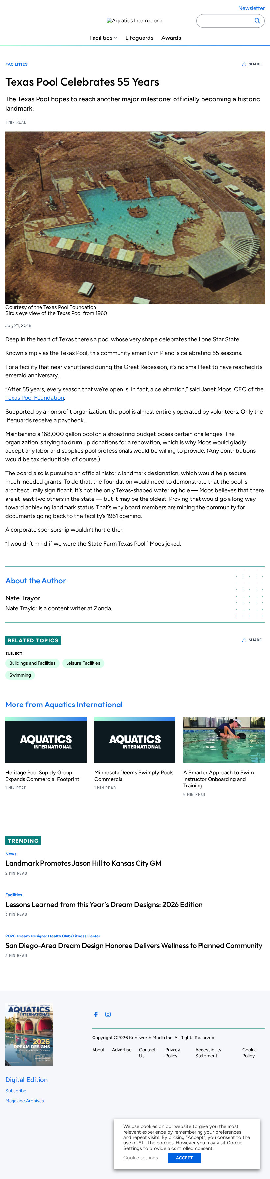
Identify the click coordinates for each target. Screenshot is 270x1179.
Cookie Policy (249, 1053)
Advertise (122, 1050)
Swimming (20, 675)
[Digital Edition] (29, 1063)
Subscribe (15, 1091)
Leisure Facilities (83, 663)
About (98, 1050)
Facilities (100, 38)
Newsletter (251, 8)
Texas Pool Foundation (34, 397)
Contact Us (147, 1053)
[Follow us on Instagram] (108, 1014)
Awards (171, 38)
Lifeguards (139, 38)
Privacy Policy (172, 1053)
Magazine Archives (24, 1101)
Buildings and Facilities (32, 663)
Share (255, 64)
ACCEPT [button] (184, 1157)
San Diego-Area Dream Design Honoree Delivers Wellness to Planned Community (133, 945)
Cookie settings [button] (140, 1158)
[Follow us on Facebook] (96, 1014)
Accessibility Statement (208, 1053)
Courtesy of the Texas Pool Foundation (50, 307)
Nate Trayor (22, 598)
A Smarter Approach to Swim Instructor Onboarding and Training (218, 779)
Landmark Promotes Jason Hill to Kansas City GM (83, 863)
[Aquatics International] (135, 21)
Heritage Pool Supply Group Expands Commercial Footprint (42, 775)
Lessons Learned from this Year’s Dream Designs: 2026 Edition (103, 904)
